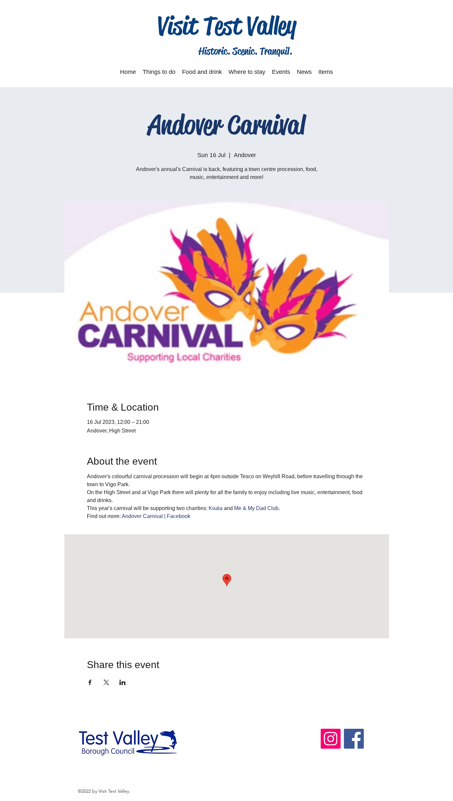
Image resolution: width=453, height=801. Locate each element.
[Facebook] (354, 739)
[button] (159, 72)
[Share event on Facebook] (90, 682)
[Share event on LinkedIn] (122, 682)
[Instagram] (331, 739)
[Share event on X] (106, 682)
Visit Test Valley (227, 25)
